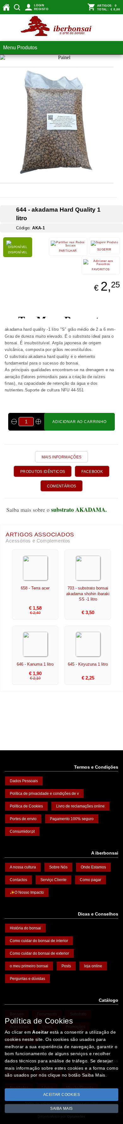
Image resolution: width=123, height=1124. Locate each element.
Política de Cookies (26, 806)
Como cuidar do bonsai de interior (39, 941)
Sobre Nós (58, 867)
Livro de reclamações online (80, 806)
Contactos (18, 880)
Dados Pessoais (24, 781)
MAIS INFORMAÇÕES (62, 457)
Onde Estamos (93, 867)
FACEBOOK (92, 471)
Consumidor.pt (22, 831)
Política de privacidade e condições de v (44, 793)
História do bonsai (25, 928)
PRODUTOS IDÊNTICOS (42, 471)
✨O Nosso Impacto (27, 892)
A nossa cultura (23, 867)
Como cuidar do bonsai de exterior (39, 953)
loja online (93, 966)
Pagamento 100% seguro (72, 819)
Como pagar (90, 880)
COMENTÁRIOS (61, 486)
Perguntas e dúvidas (27, 978)
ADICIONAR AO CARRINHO (79, 422)
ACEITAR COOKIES (61, 1095)
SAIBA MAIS (61, 1108)
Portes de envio (23, 819)
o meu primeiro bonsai (29, 966)
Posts (66, 966)
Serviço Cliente (53, 880)
